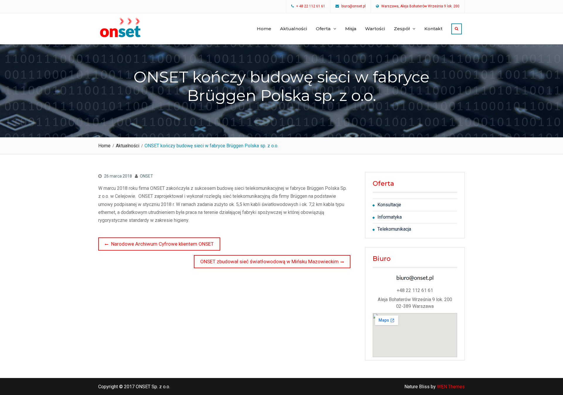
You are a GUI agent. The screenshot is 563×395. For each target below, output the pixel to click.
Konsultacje (389, 204)
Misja (350, 28)
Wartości (375, 28)
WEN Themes (451, 386)
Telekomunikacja (394, 229)
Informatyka (389, 217)
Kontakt (433, 28)
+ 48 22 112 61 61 (310, 6)
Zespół (402, 28)
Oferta (323, 28)
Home (264, 28)
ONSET (146, 176)
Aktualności (293, 28)
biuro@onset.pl (353, 6)
